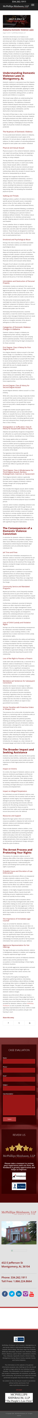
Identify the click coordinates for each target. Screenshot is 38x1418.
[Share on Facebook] (8, 1022)
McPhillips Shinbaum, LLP (19, 33)
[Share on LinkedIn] (29, 1022)
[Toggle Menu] (32, 5)
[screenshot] (17, 21)
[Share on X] (19, 1022)
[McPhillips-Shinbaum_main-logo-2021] (16, 6)
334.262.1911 (19, 1)
